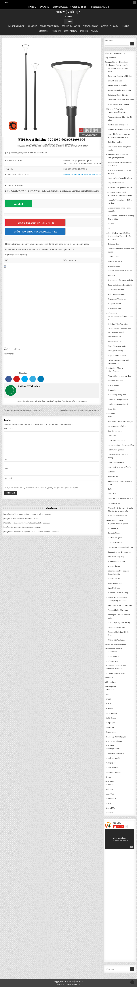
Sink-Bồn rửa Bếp (115, 142)
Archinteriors (112, 661)
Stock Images (112, 768)
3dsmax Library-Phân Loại (49, 26)
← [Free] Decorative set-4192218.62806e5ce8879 (23, 410)
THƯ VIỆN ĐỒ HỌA (68, 12)
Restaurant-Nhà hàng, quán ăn (120, 280)
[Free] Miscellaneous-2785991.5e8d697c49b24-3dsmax (27, 514)
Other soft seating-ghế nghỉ (119, 467)
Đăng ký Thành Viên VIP (16, 26)
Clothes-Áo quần (115, 538)
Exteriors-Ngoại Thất (115, 673)
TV (109, 228)
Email (6, 469)
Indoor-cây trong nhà (117, 395)
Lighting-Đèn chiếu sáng (46, 146)
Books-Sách (113, 528)
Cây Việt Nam (113, 371)
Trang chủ (32, 7)
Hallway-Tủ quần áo (116, 450)
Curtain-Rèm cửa (115, 542)
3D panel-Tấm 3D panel (118, 524)
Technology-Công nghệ (116, 192)
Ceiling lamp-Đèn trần (117, 601)
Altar (110, 417)
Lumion (109, 813)
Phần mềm (94, 31)
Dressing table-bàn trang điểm (121, 445)
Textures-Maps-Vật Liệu (71, 26)
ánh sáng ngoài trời (30, 401)
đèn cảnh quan (43, 401)
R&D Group (111, 718)
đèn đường (61, 401)
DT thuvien (34, 144)
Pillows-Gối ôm (114, 579)
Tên (5, 459)
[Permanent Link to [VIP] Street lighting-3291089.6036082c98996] (51, 87)
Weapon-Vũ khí (114, 304)
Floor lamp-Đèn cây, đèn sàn (120, 605)
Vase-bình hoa (114, 588)
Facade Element (114, 337)
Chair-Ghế (112, 436)
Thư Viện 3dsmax (82, 146)
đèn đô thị (53, 401)
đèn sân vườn (70, 401)
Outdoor (111, 472)
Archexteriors (112, 656)
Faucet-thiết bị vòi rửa (117, 112)
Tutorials (125, 26)
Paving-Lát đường (115, 351)
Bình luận (8, 428)
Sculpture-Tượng (115, 583)
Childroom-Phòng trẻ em (117, 155)
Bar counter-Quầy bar (117, 426)
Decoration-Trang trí (115, 520)
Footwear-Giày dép (116, 557)
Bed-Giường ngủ (114, 431)
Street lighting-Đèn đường (65, 146)
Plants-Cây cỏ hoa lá (114, 368)
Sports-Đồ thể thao (116, 290)
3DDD (18, 146)
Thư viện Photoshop (115, 753)
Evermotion (111, 713)
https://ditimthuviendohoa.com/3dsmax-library (84, 174)
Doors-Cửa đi (113, 257)
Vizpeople (110, 723)
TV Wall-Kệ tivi (114, 503)
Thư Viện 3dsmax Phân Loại (99, 7)
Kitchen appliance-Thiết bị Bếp (121, 130)
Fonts (108, 777)
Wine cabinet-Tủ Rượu (117, 516)
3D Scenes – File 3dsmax (109, 26)
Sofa (109, 489)
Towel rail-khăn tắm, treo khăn (121, 100)
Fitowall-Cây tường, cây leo (119, 376)
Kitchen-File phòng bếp (118, 125)
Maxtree (110, 727)
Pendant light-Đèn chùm (118, 610)
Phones (111, 224)
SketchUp (110, 808)
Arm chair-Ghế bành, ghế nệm (120, 422)
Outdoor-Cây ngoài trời (118, 400)
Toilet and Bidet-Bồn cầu (118, 95)
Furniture (110, 414)
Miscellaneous (114, 266)
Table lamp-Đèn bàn (116, 627)
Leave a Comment (67, 144)
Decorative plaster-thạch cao (120, 547)
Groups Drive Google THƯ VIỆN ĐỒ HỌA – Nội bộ (69, 7)
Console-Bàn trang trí (117, 440)
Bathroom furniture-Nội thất (120, 76)
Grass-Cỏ (111, 390)
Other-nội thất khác (116, 462)
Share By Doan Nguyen (116, 737)
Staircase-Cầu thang (116, 294)
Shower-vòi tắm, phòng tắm (119, 90)
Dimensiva (110, 732)
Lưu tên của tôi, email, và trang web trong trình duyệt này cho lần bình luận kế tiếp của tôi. (43, 488)
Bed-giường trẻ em (116, 158)
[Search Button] (134, 2)
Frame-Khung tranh (116, 561)
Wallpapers (111, 763)
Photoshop (111, 799)
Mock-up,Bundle (113, 758)
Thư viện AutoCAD (114, 749)
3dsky (23, 146)
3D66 (108, 699)
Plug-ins (109, 784)
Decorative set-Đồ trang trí (119, 552)
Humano (110, 690)
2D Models (84, 31)
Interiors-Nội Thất (114, 669)
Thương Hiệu (56, 31)
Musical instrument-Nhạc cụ (120, 271)
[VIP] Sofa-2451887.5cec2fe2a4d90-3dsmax (21, 519)
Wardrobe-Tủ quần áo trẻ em (120, 188)
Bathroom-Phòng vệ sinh (117, 65)
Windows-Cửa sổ (115, 308)
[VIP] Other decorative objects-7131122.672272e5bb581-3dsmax (30, 532)
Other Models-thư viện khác (118, 233)
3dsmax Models (31, 146)
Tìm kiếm (109, 40)
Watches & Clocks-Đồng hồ (119, 593)
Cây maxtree (32, 26)
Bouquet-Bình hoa (115, 381)
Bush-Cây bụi (113, 385)
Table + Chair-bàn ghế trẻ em (120, 178)
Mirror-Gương (114, 566)
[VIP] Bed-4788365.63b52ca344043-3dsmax (22, 527)
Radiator (111, 275)
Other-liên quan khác (117, 346)
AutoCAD (110, 794)
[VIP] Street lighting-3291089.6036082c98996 (51, 140)
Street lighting (81, 401)
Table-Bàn (112, 494)
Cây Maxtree (44, 7)
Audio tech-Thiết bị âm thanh (120, 195)
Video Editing (43, 31)
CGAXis (109, 708)
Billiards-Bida (113, 244)
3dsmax (109, 789)
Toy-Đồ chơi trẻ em (116, 183)
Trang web (8, 478)
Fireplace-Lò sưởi (115, 261)
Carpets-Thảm (114, 533)
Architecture (111, 313)
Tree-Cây (112, 409)
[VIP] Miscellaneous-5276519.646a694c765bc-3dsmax (26, 523)
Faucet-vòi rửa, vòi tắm (117, 86)
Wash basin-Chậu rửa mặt (118, 104)
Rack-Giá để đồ (114, 477)
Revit (108, 803)
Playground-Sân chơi (117, 356)
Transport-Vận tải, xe (117, 299)
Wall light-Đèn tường (116, 640)
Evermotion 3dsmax (90, 26)
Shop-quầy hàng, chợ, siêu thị (120, 285)
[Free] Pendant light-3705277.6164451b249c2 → (80, 410)
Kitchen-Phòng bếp (114, 109)
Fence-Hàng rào (114, 341)
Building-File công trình (118, 324)
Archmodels (111, 652)
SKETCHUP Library (70, 31)
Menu (7, 2)
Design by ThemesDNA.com (68, 984)
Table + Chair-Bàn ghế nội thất (120, 498)
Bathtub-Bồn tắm (115, 81)
